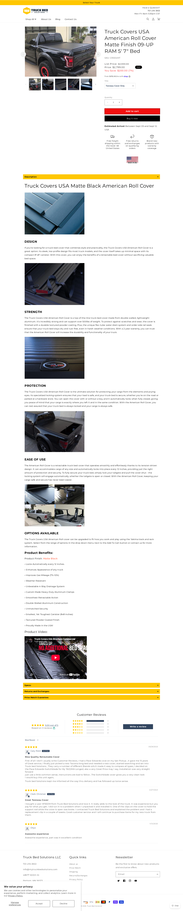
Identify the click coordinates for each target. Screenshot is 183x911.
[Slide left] (23, 54)
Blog (57, 19)
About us (73, 864)
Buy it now (132, 118)
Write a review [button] (138, 726)
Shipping (73, 872)
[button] (148, 19)
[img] (31, 747)
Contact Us (71, 19)
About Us (46, 19)
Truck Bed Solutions (94, 906)
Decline (63, 903)
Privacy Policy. (15, 896)
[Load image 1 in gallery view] (35, 84)
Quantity (108, 97)
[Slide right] (98, 54)
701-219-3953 (154, 10)
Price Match (75, 868)
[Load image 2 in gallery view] (48, 84)
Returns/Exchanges (78, 875)
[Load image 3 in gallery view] (60, 84)
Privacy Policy (76, 879)
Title (106, 81)
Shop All (30, 19)
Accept (39, 903)
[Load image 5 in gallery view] (86, 84)
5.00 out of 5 (51, 725)
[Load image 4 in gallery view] (73, 84)
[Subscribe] (157, 874)
